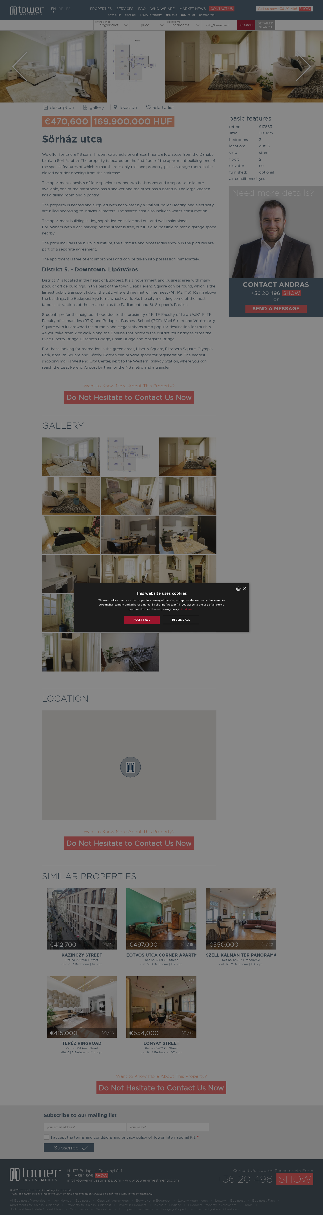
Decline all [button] (181, 620)
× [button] (244, 588)
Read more (187, 609)
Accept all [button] (142, 620)
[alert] (161, 607)
